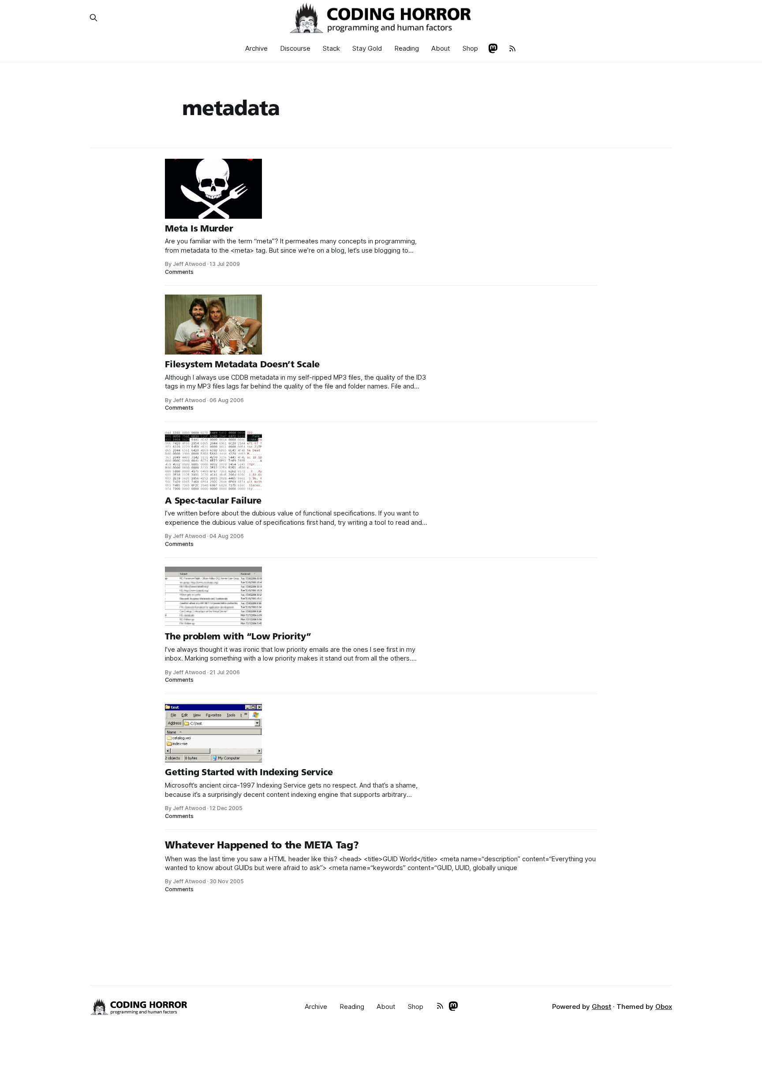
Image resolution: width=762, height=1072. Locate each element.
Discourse (295, 48)
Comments (179, 272)
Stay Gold (367, 48)
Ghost (601, 1006)
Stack (331, 48)
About (440, 48)
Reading (406, 48)
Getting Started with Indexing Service (249, 772)
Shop (470, 48)
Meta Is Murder (199, 228)
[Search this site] (93, 18)
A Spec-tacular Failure (213, 500)
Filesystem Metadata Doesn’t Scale (242, 364)
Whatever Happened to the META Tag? (262, 845)
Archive (256, 48)
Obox (663, 1006)
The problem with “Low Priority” (238, 636)
